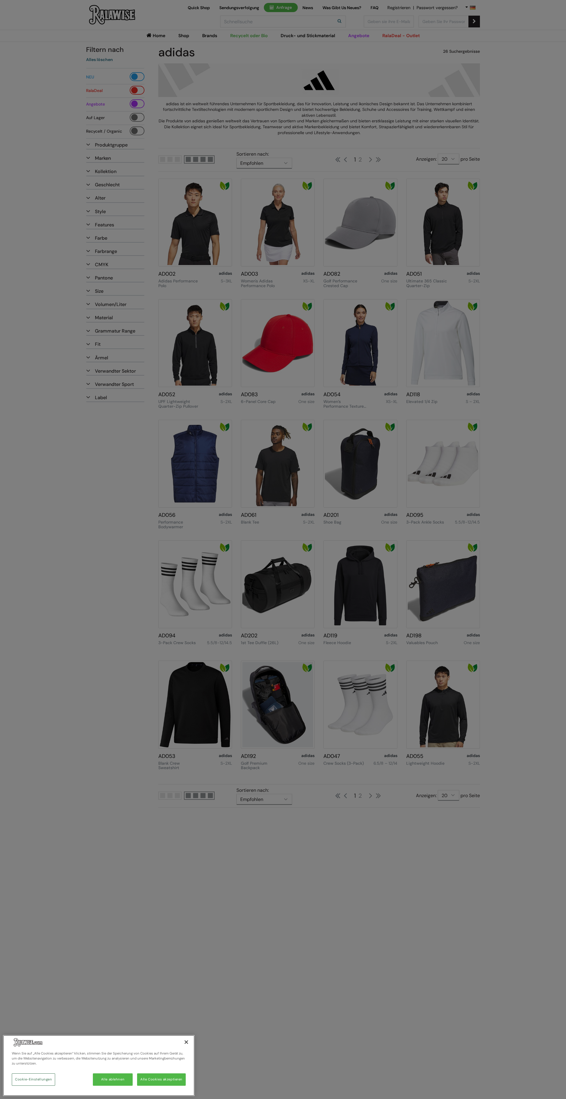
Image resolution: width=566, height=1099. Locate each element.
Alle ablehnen (112, 1079)
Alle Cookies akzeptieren (161, 1079)
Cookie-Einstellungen (33, 1079)
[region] (99, 1065)
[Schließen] (186, 1042)
